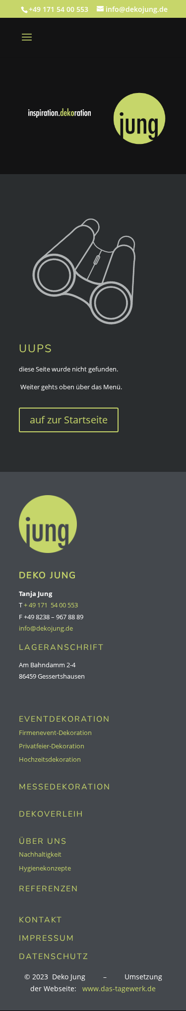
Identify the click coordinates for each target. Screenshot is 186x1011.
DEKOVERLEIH (51, 814)
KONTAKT (40, 920)
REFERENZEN (48, 888)
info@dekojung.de (46, 628)
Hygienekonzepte (45, 868)
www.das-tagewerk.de (119, 988)
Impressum (46, 938)
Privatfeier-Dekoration (51, 745)
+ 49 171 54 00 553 (51, 604)
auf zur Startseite (69, 419)
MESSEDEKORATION (65, 786)
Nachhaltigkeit (40, 854)
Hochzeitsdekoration (50, 759)
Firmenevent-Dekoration (55, 732)
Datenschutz (53, 956)
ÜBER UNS (43, 841)
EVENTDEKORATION (64, 719)
